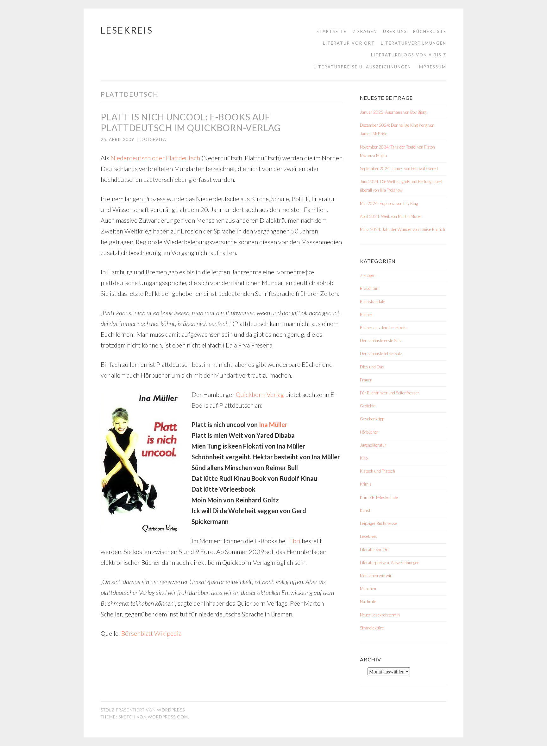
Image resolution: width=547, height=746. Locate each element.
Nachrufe (368, 601)
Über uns (395, 31)
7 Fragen (365, 31)
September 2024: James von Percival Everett (399, 168)
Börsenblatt (137, 633)
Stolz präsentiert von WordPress (143, 709)
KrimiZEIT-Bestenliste (379, 497)
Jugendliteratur (373, 445)
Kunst (365, 510)
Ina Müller (273, 424)
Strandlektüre (372, 627)
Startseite (332, 31)
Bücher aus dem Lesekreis (383, 327)
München (368, 588)
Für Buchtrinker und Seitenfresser (389, 392)
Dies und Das (372, 366)
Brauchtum (370, 288)
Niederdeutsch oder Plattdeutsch (155, 158)
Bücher (366, 314)
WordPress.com (168, 716)
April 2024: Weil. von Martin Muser (391, 216)
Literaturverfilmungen (413, 43)
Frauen (366, 379)
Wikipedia (167, 633)
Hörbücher (369, 432)
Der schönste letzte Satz (381, 353)
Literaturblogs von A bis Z (408, 54)
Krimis (366, 484)
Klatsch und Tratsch (377, 471)
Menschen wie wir (376, 575)
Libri (294, 541)
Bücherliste (429, 31)
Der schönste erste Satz (381, 340)
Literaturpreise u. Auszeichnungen (362, 66)
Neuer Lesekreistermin (380, 614)
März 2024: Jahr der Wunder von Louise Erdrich (402, 229)
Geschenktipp (372, 418)
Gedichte (367, 405)
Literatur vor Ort (349, 43)
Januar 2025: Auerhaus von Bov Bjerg (393, 112)
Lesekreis (127, 30)
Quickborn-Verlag (260, 394)
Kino (364, 458)
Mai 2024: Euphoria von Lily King (389, 203)
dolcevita (153, 139)
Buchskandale (372, 301)
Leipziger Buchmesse (378, 523)
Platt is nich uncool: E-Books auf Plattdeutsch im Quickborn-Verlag (191, 122)
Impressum (431, 66)
